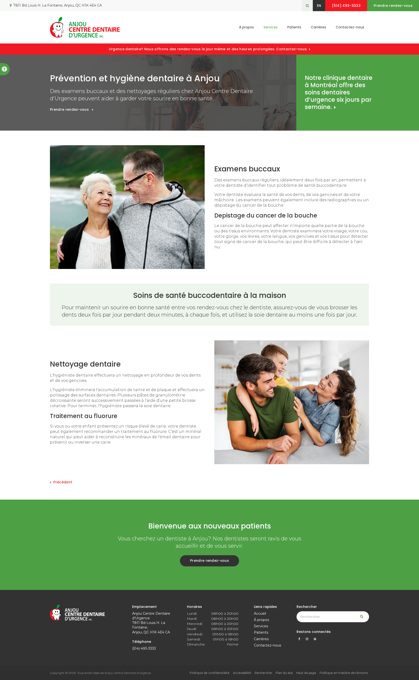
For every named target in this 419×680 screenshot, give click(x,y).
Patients (294, 27)
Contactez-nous (350, 27)
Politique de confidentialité (210, 673)
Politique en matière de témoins (344, 673)
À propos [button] (246, 27)
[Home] (85, 27)
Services (261, 626)
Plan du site (284, 673)
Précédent (62, 482)
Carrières (318, 27)
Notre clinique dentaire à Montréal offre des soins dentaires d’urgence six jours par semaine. (338, 92)
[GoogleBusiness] (315, 640)
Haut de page (306, 673)
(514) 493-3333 (144, 648)
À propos (261, 620)
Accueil (260, 613)
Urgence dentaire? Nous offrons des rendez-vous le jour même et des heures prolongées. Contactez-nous (208, 49)
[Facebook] (300, 640)
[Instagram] (308, 640)
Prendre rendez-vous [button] (393, 5)
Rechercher (263, 673)
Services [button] (271, 27)
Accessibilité (242, 673)
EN (319, 5)
